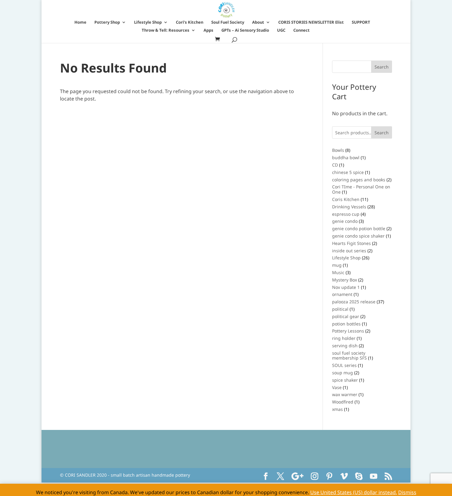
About (258, 22)
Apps (208, 30)
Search (382, 133)
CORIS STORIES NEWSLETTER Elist (311, 22)
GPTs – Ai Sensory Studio (245, 30)
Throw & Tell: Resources (165, 30)
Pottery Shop (107, 22)
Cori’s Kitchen (189, 22)
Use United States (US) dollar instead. (353, 492)
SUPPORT (361, 22)
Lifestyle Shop (148, 22)
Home (80, 22)
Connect (301, 30)
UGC (281, 30)
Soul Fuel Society (227, 22)
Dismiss (407, 492)
